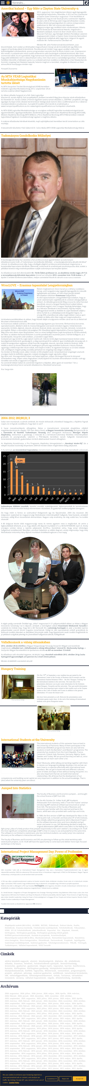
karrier (68, 966)
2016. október (79, 1041)
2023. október (79, 1006)
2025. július (42, 998)
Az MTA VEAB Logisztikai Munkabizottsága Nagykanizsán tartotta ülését (23, 79)
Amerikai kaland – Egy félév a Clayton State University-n (39, 8)
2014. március (11, 1056)
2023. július (42, 1008)
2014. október (79, 1051)
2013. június (53, 1058)
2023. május (65, 1008)
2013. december (50, 1056)
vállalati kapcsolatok (35, 978)
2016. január (36, 1046)
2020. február (24, 1026)
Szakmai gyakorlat (39, 943)
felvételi (28, 963)
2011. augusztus (28, 1068)
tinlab (56, 975)
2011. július (42, 1068)
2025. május (65, 998)
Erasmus (18, 963)
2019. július (42, 1028)
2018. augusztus (28, 1033)
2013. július (42, 1058)
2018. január (36, 1036)
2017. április (77, 1038)
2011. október (79, 1066)
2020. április (77, 1023)
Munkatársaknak (42, 938)
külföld (28, 970)
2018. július (42, 1033)
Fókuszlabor (79, 928)
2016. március (11, 1046)
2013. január (36, 1061)
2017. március (11, 1041)
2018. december (50, 1031)
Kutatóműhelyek (58, 935)
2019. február (24, 1031)
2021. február (24, 1021)
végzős (51, 978)
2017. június (53, 1038)
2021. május (65, 1018)
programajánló (78, 970)
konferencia (79, 966)
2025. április (77, 998)
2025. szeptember (12, 998)
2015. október (79, 1046)
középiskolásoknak (14, 970)
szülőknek (58, 973)
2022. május (65, 1013)
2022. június (53, 1013)
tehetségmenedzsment (40, 975)
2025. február (24, 1001)
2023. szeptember (12, 1008)
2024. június (53, 1003)
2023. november (65, 1006)
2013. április (77, 1058)
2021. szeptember (12, 1018)
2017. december (50, 1036)
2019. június (53, 1028)
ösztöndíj (76, 978)
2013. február (24, 1061)
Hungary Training (13, 668)
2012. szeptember (12, 1063)
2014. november (65, 1051)
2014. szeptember (12, 1053)
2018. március (11, 1036)
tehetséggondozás (19, 975)
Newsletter (79, 938)
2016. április (77, 1043)
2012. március (11, 1066)
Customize (51, 1079)
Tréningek (82, 943)
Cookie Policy (14, 1083)
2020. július (42, 1023)
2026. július (25, 993)
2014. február (24, 1056)
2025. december (36, 996)
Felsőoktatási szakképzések (46, 928)
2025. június (53, 998)
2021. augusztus (28, 1018)
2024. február (24, 1006)
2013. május (65, 1058)
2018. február (24, 1036)
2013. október (79, 1056)
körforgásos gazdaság (37, 968)
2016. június (53, 1043)
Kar (58, 930)
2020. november (65, 1021)
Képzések (66, 930)
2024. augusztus (28, 1003)
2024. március (11, 1006)
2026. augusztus (12, 993)
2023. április (77, 1008)
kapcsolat (58, 966)
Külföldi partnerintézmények (17, 935)
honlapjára (39, 886)
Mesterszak (50, 970)
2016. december (50, 1041)
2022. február (24, 1016)
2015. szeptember (12, 1048)
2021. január (36, 1021)
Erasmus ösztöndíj (24, 928)
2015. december (50, 1046)
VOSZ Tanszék (45, 945)
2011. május (65, 1068)
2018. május (65, 1033)
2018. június (53, 1033)
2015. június (53, 1048)
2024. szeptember (12, 1003)
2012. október (79, 1061)
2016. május (65, 1043)
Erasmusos (60, 295)
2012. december (50, 1061)
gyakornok (33, 966)
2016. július (42, 1043)
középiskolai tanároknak (62, 968)
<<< (2, 911)
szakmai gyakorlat (42, 973)
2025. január (36, 1001)
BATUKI (44, 925)
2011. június (53, 1068)
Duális (76, 925)
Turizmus (65, 975)
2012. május (65, 1063)
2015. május (65, 1048)
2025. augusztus (28, 998)
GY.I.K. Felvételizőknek (21, 930)
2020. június (53, 1023)
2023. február (24, 1011)
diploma (59, 961)
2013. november (65, 1056)
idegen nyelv (46, 966)
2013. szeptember (12, 1058)
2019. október (79, 1026)
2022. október (79, 1011)
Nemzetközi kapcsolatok (62, 938)
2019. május (65, 1028)
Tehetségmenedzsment (58, 943)
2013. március (11, 1061)
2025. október (66, 996)
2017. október (79, 1036)
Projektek (68, 940)
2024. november (65, 1001)
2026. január (23, 996)
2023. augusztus (28, 1008)
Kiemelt (74, 930)
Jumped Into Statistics (16, 788)
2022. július (42, 1013)
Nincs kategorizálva (28, 940)
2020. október (79, 1021)
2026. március (73, 993)
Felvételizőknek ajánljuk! (46, 963)
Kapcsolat (51, 930)
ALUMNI (35, 925)
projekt (8, 973)
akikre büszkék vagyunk (17, 961)
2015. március (11, 1051)
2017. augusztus (28, 1038)
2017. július (42, 1038)
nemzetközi (63, 970)
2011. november (65, 1066)
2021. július (42, 1018)
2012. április (77, 1063)
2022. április (77, 1013)
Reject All (65, 1079)
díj (66, 961)
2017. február (24, 1041)
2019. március (11, 1031)
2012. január (36, 1066)
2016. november (65, 1041)
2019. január (36, 1031)
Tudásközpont (11, 945)
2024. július (42, 1003)
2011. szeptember (12, 1068)
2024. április (77, 1003)
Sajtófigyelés (79, 940)
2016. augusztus (28, 1043)
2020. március (11, 1026)
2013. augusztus (28, 1058)
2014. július (42, 1053)
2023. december (50, 1006)
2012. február (24, 1066)
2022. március (11, 1016)
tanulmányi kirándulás (76, 973)
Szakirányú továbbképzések (17, 943)
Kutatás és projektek (41, 935)
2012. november (65, 1061)
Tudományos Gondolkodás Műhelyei (26, 135)
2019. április (77, 1028)
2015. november (65, 1046)
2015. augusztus (28, 1048)
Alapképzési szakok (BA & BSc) (18, 925)
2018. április (77, 1033)
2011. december (50, 1066)
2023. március (11, 1011)
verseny (20, 978)
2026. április (60, 993)
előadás (8, 963)
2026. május (49, 993)
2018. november (65, 1031)
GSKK (7, 930)
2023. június (53, 1008)
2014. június (53, 1053)
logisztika (38, 970)
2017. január (36, 1041)
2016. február (24, 1046)
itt (34, 904)
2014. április (77, 1053)
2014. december (50, 1051)
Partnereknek (57, 940)
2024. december (50, 1001)
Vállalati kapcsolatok (28, 945)
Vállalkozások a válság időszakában (25, 642)
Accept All (79, 1079)
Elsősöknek (10, 928)
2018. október (79, 1031)
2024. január (36, 1006)
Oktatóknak (44, 940)
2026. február (10, 996)
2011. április (77, 1068)
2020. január (36, 1026)
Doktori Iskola (66, 925)
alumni (33, 961)
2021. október (79, 1016)
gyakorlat (21, 966)
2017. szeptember (12, 1038)
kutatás (8, 968)
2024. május (65, 1003)
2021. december (50, 1016)
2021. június (53, 1018)
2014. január (36, 1056)
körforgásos (10, 933)
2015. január (36, 1051)
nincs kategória (11, 940)
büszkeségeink (46, 961)
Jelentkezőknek (39, 930)
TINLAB (73, 943)
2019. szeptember (12, 1028)
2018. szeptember (12, 1033)
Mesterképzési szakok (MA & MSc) (19, 938)
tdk (6, 975)
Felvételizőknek (66, 928)
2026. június (37, 993)
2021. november (65, 1016)
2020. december (50, 1021)
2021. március (11, 1021)
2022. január (36, 1016)
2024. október (79, 1001)
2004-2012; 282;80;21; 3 (15, 417)
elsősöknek (74, 961)
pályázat (18, 973)
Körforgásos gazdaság (26, 933)
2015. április (77, 1048)
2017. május (65, 1038)
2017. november (65, 1036)
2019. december (50, 1026)
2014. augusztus (28, 1053)
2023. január (36, 1011)
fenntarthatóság (68, 963)
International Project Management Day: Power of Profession (41, 851)
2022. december (50, 1011)
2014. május (65, 1053)
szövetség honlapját (57, 628)
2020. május (65, 1023)
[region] (44, 1078)
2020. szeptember (12, 1023)
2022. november (65, 1011)
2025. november (52, 996)
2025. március (11, 1001)
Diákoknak (53, 925)
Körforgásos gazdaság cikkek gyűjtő (52, 933)
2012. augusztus (28, 1063)
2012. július (42, 1063)
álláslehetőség (63, 978)
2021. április (77, 1018)
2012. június (53, 1063)
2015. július (42, 1048)
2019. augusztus (28, 1028)
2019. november (65, 1026)
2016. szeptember (12, 1043)
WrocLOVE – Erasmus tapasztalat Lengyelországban (37, 285)
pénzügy (28, 973)
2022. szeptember (12, 1013)
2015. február (24, 1051)
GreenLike (10, 966)
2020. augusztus (28, 1023)
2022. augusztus (28, 1013)
